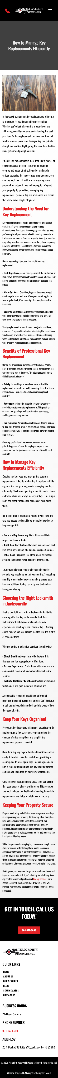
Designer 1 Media (43, 1073)
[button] (50, 11)
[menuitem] (11, 972)
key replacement (40, 879)
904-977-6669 (10, 1031)
